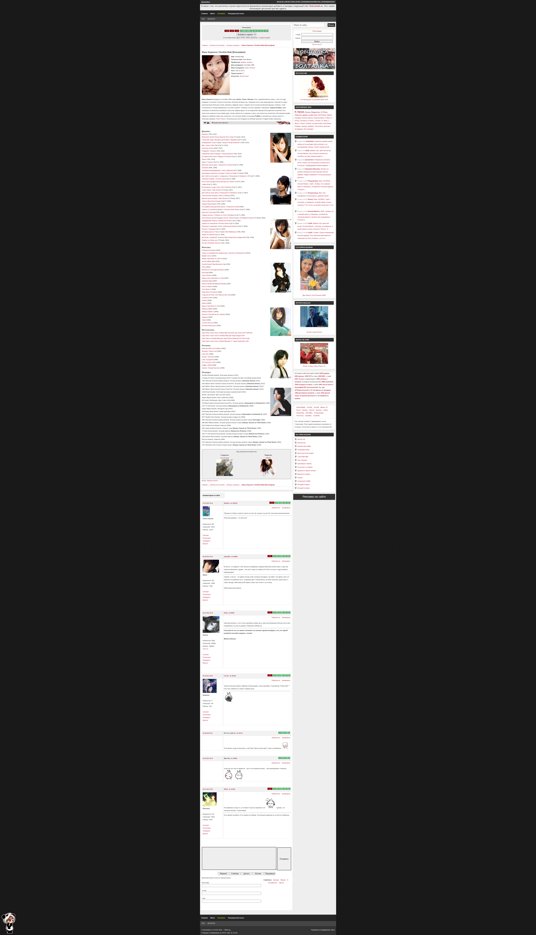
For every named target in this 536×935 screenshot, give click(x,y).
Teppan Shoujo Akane (209, 204)
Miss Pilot (214, 145)
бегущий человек (303, 484)
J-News (302, 123)
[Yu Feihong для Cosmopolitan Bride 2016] (314, 97)
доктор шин (301, 443)
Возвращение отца (208, 142)
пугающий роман (303, 449)
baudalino (308, 415)
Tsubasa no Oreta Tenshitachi (224, 215)
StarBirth (311, 126)
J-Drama (317, 120)
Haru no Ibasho (207, 286)
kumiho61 (316, 415)
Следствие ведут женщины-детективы (215, 140)
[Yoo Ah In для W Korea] (314, 326)
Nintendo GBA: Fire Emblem (211, 348)
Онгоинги (303, 120)
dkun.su (280, 2)
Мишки (283, 880)
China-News (327, 123)
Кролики (276, 880)
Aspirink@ (310, 141)
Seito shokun (216, 190)
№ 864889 (234, 556)
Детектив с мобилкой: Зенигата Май (214, 237)
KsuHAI (309, 407)
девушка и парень (303, 474)
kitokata (304, 410)
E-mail (204, 890)
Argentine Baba (207, 281)
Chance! (210, 162)
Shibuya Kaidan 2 (208, 311)
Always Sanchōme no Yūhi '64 (212, 258)
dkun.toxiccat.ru (292, 2)
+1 (255, 31)
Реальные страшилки (209, 226)
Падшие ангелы (207, 215)
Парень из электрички (209, 223)
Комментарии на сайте (211, 495)
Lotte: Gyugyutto (207, 359)
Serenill (316, 407)
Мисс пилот (206, 145)
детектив (327, 126)
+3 (266, 31)
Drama (307, 112)
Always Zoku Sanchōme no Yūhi (213, 278)
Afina (226, 789)
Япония (252, 68)
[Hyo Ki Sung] (224, 475)
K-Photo (324, 112)
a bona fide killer (302, 456)
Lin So (226, 676)
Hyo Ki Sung (225, 458)
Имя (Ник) (205, 883)
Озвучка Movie (319, 118)
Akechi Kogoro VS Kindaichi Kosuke (241, 218)
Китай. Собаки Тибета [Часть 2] (314, 366)
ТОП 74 (205, 649)
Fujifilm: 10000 (206, 365)
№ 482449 (233, 676)
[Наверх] (8, 923)
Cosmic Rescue (207, 323)
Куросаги (205, 212)
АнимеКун (221, 13)
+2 (260, 31)
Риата (298, 410)
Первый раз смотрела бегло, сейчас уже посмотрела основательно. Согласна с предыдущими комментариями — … (314, 162)
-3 (227, 31)
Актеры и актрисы (233, 45)
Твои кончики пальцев (210, 195)
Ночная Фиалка (314, 211)
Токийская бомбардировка (211, 170)
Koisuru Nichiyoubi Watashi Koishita (214, 284)
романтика (313, 115)
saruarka (227, 556)
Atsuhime (205, 167)
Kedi (226, 613)
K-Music (328, 118)
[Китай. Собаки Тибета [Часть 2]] (314, 363)
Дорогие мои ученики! (209, 198)
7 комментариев (264, 37)
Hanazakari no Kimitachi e (229, 193)
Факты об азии (302, 340)
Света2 (311, 410)
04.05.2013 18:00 (208, 676)
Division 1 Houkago (208, 229)
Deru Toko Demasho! (224, 187)
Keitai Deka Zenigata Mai (237, 237)
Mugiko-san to (206, 256)
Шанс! (204, 162)
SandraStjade (300, 407)
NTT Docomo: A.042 (209, 362)
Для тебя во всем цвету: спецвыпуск (215, 176)
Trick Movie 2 (206, 289)
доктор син (301, 439)
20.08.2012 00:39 (208, 758)
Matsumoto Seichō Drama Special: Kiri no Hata (217, 137)
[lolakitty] (268, 475)
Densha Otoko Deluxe (232, 209)
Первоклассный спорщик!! (211, 154)
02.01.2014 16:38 (208, 613)
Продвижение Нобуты (209, 220)
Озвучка (298, 115)
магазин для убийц (304, 446)
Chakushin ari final (232, 207)
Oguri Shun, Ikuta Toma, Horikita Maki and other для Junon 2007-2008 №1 (227, 333)
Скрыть (281, 883)
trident (325, 410)
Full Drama (322, 115)
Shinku (204, 303)
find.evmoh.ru (316, 6)
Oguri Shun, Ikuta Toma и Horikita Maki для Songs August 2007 (223, 335)
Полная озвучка (307, 118)
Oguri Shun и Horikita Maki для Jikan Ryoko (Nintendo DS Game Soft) (226, 338)
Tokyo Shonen (207, 275)
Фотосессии (301, 73)
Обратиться (276, 508)
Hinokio (204, 300)
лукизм (299, 477)
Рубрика (298, 126)
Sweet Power (244, 76)
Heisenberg (300, 413)
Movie (329, 115)
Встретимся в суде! (209, 187)
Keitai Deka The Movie (209, 292)
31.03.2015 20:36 (208, 503)
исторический (317, 123)
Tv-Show (324, 120)
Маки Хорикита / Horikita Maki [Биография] (258, 45)
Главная (204, 13)
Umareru (213, 151)
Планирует (206, 541)
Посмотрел (207, 538)
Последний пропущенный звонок (213, 207)
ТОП (203, 19)
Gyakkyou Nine (207, 297)
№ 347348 (232, 789)
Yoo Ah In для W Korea (314, 332)
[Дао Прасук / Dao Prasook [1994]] (314, 290)
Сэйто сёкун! (206, 190)
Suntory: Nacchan (208, 357)
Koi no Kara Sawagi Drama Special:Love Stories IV (219, 181)
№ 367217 (240, 733)
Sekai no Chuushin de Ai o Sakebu (213, 314)
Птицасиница (313, 181)
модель (243, 62)
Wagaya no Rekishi (224, 156)
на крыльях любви (303, 481)
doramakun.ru (328, 2)
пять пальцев (302, 460)
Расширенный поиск (236, 13)
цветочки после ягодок (305, 453)
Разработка (315, 930)
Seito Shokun (223, 198)
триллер (304, 126)
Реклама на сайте (314, 496)
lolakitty (268, 458)
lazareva (319, 410)
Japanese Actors (212, 480)
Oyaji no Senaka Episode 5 (231, 142)
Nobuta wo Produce (225, 220)
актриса (250, 62)
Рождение (205, 151)
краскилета (309, 160)
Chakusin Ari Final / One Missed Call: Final (216, 295)
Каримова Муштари (312, 169)
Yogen (204, 320)
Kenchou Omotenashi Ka (237, 253)
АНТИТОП (211, 19)
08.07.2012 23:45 (208, 789)
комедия (298, 118)
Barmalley (309, 413)
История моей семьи (209, 156)
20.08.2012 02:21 (208, 733)
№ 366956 (234, 758)
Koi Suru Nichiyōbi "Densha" (211, 243)
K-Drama (311, 120)
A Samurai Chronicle (209, 250)
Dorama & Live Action (217, 45)
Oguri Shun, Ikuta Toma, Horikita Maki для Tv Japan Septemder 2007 (225, 341)
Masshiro (205, 134)
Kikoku (204, 159)
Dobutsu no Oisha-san (210, 240)
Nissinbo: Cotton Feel (209, 351)
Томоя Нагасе (221, 119)
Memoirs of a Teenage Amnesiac (213, 270)
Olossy (310, 199)
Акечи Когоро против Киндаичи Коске (215, 218)
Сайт (203, 898)
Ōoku (204, 267)
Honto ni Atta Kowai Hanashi (211, 201)
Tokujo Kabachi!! (227, 154)
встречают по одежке (305, 467)
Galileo (204, 184)
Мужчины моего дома (209, 165)
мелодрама (299, 129)
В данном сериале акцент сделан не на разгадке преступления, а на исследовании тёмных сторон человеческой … (315, 144)
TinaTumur (299, 415)
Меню (212, 13)
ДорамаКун (205, 2)
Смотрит (206, 535)
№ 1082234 (234, 503)
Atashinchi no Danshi (226, 165)
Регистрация (317, 31)
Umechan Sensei (207, 148)
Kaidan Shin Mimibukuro (228, 232)
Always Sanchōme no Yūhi (211, 306)
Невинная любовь (208, 179)
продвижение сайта (328, 930)
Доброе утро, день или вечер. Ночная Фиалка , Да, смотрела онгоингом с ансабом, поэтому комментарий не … (314, 153)
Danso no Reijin (231, 173)
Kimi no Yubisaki (224, 195)
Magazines (315, 112)
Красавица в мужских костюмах (213, 173)
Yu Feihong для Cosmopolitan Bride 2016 (314, 99)
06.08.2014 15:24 (208, 556)
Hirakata (205, 317)
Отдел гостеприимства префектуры (214, 253)
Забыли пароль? (317, 44)
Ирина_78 (323, 407)
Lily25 (307, 150)
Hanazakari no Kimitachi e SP (239, 176)
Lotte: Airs (205, 354)
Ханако (227, 503)
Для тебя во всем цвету (210, 193)
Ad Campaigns (309, 129)
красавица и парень (304, 463)
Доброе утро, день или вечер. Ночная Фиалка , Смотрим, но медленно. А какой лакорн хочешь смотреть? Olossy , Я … (315, 226)
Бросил (205, 543)
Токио (247, 68)
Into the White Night (208, 261)
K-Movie (308, 123)
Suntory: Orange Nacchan (211, 368)
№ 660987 (231, 613)
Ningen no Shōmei (208, 234)
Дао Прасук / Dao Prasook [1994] (314, 295)
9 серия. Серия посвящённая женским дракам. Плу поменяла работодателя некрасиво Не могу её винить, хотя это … (315, 235)
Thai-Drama (319, 126)
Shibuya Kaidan (207, 309)
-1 (237, 31)
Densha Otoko (224, 223)
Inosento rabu (220, 179)
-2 (232, 31)
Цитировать (286, 508)
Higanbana (234, 140)
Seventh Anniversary (209, 325)
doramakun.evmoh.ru (311, 2)
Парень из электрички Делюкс (212, 209)
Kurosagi (213, 212)
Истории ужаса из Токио (210, 232)
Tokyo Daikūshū (227, 170)
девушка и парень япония (306, 470)
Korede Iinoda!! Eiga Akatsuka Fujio (214, 264)
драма (305, 115)
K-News (299, 111)
